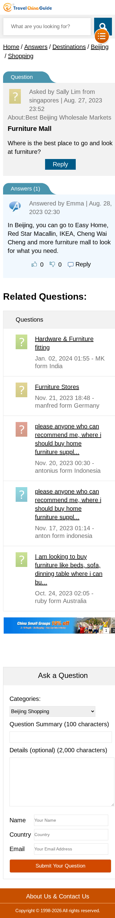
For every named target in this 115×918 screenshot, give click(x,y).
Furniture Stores (57, 386)
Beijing (100, 46)
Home (11, 46)
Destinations (69, 46)
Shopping (20, 56)
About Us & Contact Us (57, 896)
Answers (36, 46)
